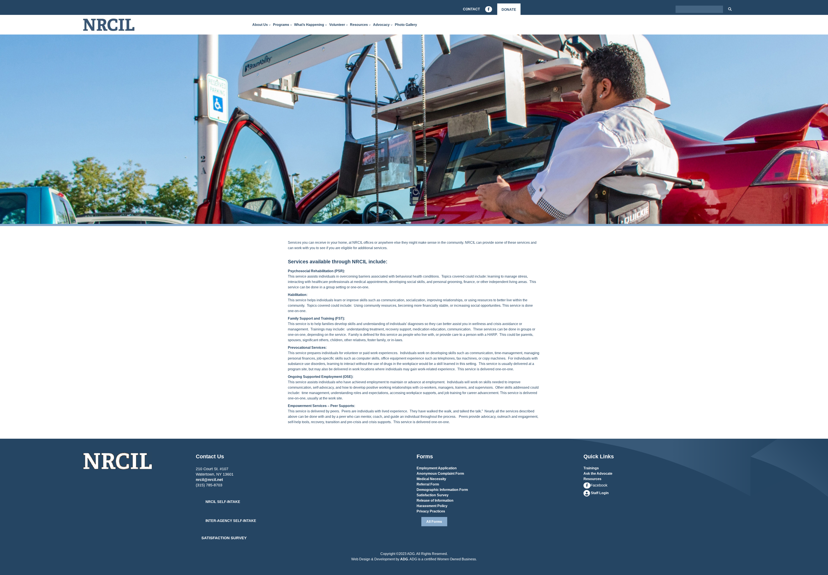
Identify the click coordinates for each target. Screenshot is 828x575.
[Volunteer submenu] (347, 25)
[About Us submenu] (270, 25)
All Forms (434, 521)
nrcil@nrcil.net (209, 480)
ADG (404, 559)
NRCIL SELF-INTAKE (222, 502)
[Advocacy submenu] (391, 25)
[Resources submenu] (370, 25)
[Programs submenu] (291, 25)
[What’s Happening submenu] (326, 25)
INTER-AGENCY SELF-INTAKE (230, 521)
